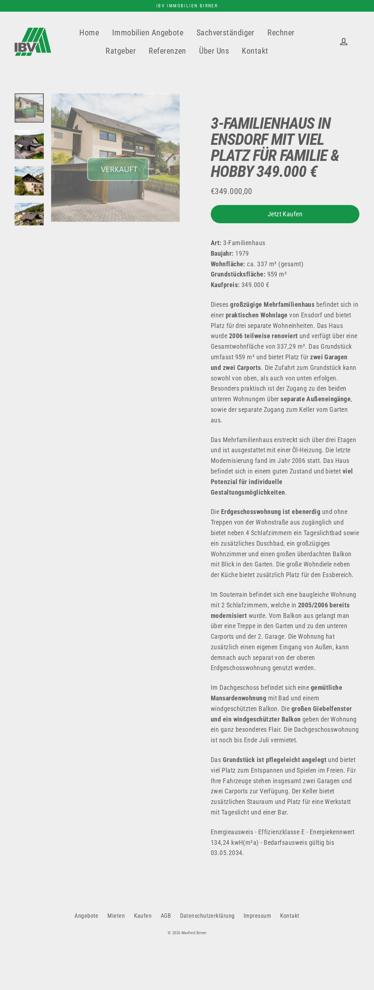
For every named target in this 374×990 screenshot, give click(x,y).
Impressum (257, 915)
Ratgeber (121, 50)
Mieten (116, 915)
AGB (166, 915)
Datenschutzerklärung (207, 915)
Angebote (87, 915)
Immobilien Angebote (148, 32)
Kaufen (143, 915)
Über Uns (214, 50)
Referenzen (167, 50)
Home (89, 32)
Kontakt (255, 50)
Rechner (280, 32)
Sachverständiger (225, 32)
